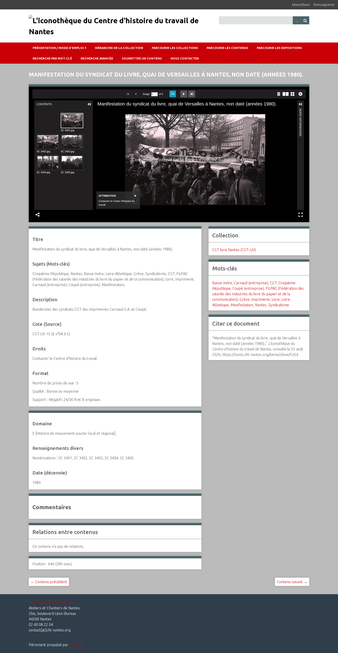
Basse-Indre (222, 283)
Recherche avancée (97, 58)
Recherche (305, 20)
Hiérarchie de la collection (119, 47)
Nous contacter (185, 58)
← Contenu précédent (49, 582)
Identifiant (301, 4)
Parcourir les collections (175, 47)
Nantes (260, 305)
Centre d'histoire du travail (50, 602)
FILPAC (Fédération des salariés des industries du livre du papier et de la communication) (258, 293)
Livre (276, 299)
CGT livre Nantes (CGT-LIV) (234, 250)
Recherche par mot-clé (52, 58)
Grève (244, 299)
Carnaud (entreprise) (251, 283)
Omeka (75, 645)
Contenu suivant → (292, 582)
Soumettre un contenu (142, 58)
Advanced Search (297, 20)
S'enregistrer (324, 4)
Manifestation (242, 305)
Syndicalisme (278, 305)
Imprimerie (260, 299)
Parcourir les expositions (279, 47)
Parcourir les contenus (227, 47)
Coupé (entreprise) (248, 288)
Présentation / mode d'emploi (58, 47)
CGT (273, 283)
